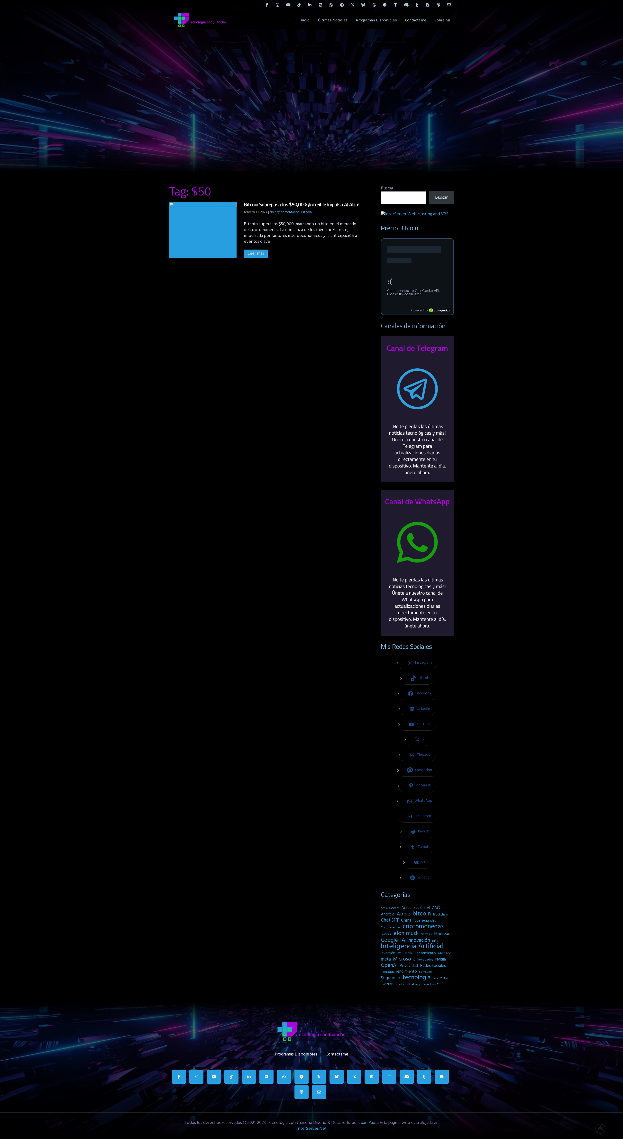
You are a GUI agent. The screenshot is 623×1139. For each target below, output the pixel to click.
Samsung (425, 972)
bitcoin (421, 914)
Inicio (305, 20)
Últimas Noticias (333, 20)
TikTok (444, 978)
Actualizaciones (390, 908)
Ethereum (442, 934)
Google (389, 940)
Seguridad (390, 978)
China (406, 921)
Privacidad (409, 966)
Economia (386, 934)
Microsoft (404, 959)
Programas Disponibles (376, 20)
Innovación (418, 940)
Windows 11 (431, 984)
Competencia (391, 927)
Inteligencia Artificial (412, 947)
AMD (436, 908)
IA (402, 940)
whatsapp (414, 984)
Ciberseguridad (425, 921)
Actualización (413, 908)
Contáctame (415, 20)
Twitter (387, 984)
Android (387, 914)
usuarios (399, 984)
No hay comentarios (284, 212)
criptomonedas (423, 927)
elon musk (406, 933)
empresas (426, 934)
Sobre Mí (442, 20)
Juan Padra (369, 1122)
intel (435, 941)
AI (428, 908)
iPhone (408, 953)
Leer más (255, 253)
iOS (399, 953)
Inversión (388, 953)
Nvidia (440, 959)
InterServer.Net (312, 1128)
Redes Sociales (433, 966)
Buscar (387, 188)
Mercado (444, 953)
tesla (435, 978)
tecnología (417, 978)
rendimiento (406, 972)
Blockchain (440, 914)
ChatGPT (390, 921)
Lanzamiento (425, 953)
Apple (403, 914)
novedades (425, 959)
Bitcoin (306, 212)
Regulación (387, 972)
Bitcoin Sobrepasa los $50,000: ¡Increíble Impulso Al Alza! (301, 204)
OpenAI (389, 966)
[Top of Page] (603, 1128)
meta (386, 959)
